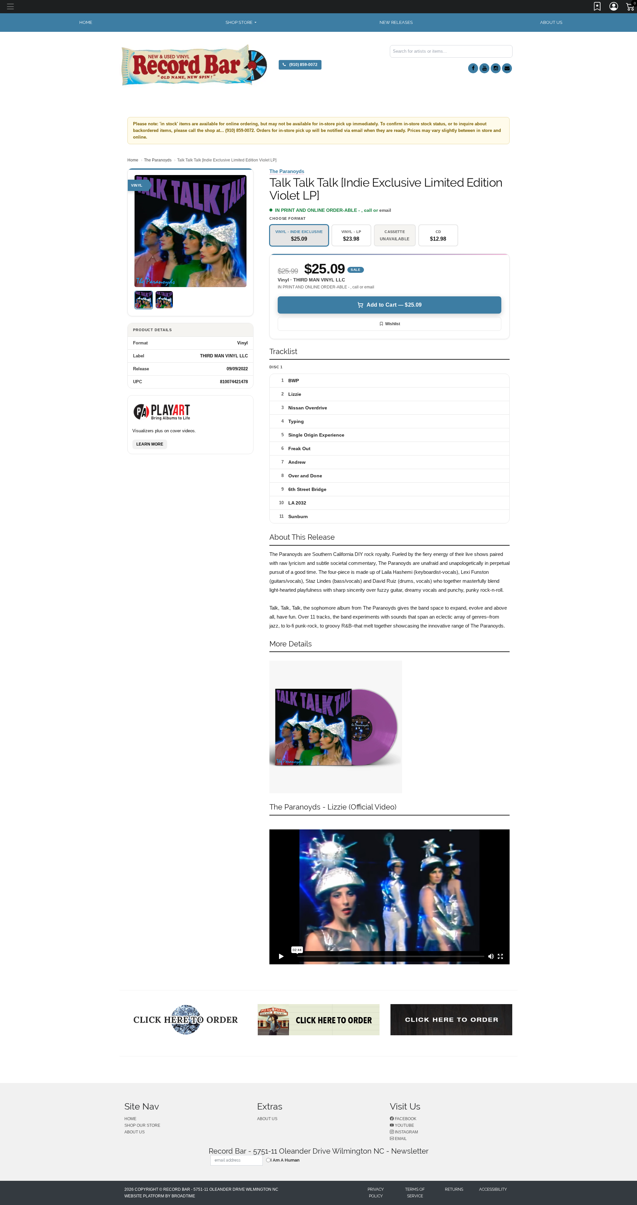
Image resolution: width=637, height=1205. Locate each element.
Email (400, 1138)
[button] (241, 23)
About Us (551, 22)
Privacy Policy (376, 1192)
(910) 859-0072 (303, 64)
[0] (630, 8)
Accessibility (493, 1189)
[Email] (507, 68)
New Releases (396, 22)
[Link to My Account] (614, 7)
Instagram (406, 1132)
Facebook (405, 1118)
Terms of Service (415, 1192)
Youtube (404, 1125)
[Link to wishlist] (597, 7)
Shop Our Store (142, 1125)
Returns (454, 1189)
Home (132, 160)
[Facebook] (473, 68)
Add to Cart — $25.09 (394, 305)
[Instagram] (495, 68)
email (385, 210)
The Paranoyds (158, 160)
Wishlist (392, 324)
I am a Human (285, 1160)
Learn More (149, 444)
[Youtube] (484, 68)
